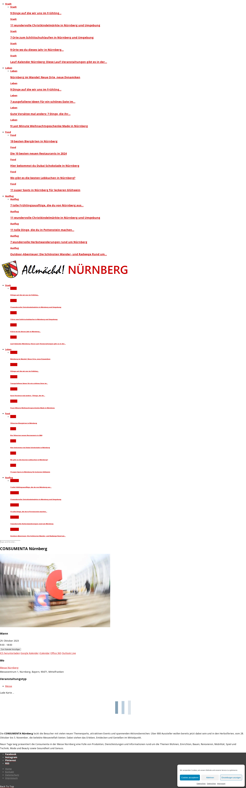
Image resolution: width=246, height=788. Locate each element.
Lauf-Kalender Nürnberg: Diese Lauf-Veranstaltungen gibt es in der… (58, 62)
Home (8, 768)
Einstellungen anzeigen (231, 777)
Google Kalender (29, 653)
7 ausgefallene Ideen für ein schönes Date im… (42, 101)
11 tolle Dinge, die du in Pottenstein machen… (42, 230)
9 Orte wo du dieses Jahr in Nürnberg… (37, 49)
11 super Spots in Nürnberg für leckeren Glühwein (45, 190)
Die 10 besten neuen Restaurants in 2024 (38, 153)
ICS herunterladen (10, 653)
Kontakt (9, 771)
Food (8, 132)
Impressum (221, 783)
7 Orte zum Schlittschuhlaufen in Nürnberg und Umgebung (52, 37)
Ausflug (9, 196)
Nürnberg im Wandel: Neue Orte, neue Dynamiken (45, 77)
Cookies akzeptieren (189, 777)
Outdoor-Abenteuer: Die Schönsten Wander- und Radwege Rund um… (58, 254)
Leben (8, 67)
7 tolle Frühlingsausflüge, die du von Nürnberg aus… (47, 205)
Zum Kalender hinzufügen (10, 649)
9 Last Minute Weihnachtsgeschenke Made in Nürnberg (49, 126)
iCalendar (44, 653)
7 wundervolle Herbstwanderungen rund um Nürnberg (48, 242)
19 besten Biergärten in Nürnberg (34, 141)
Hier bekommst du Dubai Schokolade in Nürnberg (44, 165)
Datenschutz (201, 783)
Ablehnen (210, 777)
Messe (8, 686)
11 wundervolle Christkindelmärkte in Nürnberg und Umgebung (55, 25)
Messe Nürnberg (9, 667)
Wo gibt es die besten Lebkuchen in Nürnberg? (42, 178)
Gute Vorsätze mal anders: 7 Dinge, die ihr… (40, 114)
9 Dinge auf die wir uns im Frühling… (35, 13)
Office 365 (55, 653)
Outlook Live (69, 653)
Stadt (8, 3)
